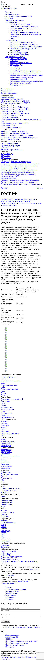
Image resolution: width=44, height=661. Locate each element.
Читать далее (34, 569)
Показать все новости (9, 583)
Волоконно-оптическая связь (30, 203)
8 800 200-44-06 (14, 4)
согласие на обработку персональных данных (22, 627)
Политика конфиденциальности (13, 657)
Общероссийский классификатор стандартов (18, 199)
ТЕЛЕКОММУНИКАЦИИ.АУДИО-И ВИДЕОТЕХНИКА (15, 202)
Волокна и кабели (10, 205)
